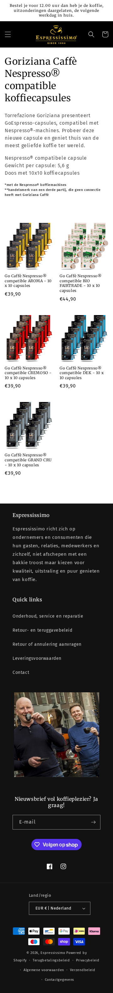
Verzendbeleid (82, 970)
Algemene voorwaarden (44, 970)
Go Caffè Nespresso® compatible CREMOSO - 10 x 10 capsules (28, 373)
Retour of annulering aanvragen (47, 644)
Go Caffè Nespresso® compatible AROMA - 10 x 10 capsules (28, 280)
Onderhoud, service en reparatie (48, 616)
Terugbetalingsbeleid (51, 960)
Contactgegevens (59, 980)
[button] (8, 34)
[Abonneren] (93, 822)
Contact (21, 672)
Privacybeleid (88, 960)
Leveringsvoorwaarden (37, 658)
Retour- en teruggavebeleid (43, 630)
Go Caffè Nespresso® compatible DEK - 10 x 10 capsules (82, 373)
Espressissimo (52, 953)
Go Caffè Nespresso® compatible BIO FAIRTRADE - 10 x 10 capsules (80, 283)
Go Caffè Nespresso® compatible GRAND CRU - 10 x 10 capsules (28, 460)
